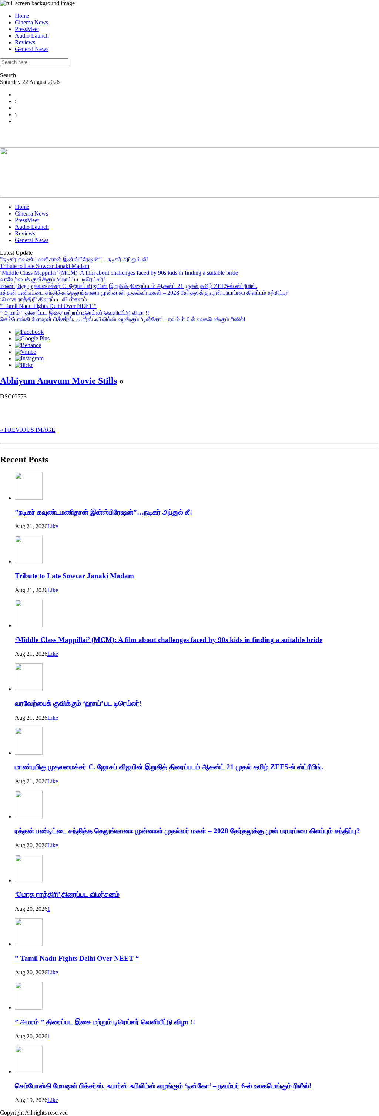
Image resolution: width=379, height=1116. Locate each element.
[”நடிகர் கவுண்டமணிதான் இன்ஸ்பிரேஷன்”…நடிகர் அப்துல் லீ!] (29, 498)
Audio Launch (32, 36)
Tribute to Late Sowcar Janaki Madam (44, 266)
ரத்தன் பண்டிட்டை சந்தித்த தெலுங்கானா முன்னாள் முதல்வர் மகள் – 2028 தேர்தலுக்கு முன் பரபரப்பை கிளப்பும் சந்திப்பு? (144, 292)
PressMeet (27, 29)
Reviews (25, 42)
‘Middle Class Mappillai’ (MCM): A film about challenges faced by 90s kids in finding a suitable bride (119, 272)
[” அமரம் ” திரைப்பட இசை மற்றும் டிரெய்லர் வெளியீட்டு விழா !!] (29, 1007)
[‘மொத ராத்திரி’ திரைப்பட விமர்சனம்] (29, 880)
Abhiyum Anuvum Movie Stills (58, 381)
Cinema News (31, 22)
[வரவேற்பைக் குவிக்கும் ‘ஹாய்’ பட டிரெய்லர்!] (29, 689)
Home (22, 16)
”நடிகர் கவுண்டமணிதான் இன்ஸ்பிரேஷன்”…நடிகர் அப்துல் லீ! (74, 259)
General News (31, 49)
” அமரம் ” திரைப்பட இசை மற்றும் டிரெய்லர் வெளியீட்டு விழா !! (74, 312)
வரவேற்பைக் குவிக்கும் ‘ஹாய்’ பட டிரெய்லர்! (52, 279)
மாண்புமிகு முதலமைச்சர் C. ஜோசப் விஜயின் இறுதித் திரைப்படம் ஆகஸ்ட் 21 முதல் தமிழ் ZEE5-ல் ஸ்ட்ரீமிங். (128, 286)
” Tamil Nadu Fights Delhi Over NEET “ (48, 306)
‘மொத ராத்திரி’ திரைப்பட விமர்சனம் (43, 299)
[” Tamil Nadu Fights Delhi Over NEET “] (29, 944)
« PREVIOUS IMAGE (27, 430)
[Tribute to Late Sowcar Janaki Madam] (29, 561)
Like (52, 526)
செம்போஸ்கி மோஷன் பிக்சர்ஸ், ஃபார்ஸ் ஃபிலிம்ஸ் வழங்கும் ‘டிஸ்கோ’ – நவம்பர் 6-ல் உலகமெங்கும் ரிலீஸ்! (122, 319)
